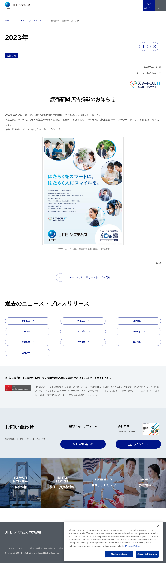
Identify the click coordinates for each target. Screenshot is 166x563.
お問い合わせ (149, 8)
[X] (155, 46)
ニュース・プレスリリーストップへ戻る (88, 277)
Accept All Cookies (147, 554)
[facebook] (144, 46)
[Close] (158, 525)
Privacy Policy (132, 546)
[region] (113, 541)
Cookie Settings (119, 554)
